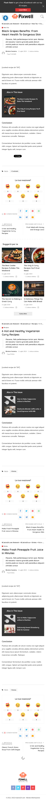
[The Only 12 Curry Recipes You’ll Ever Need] (23, 110)
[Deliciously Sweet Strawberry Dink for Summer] (23, 629)
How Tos (6, 27)
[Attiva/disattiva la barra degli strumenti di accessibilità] (5, 18)
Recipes (6, 327)
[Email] (32, 217)
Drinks (12, 354)
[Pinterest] (32, 211)
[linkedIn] (20, 217)
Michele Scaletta (11, 51)
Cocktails (13, 54)
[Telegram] (26, 217)
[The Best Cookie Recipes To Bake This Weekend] (23, 100)
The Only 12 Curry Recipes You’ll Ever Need (32, 268)
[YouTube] (33, 788)
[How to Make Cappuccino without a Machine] (23, 400)
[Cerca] (41, 16)
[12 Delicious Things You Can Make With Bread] (34, 288)
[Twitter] (26, 211)
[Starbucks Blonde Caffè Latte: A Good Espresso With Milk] (23, 410)
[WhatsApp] (38, 211)
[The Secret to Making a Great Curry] (12, 288)
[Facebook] (20, 211)
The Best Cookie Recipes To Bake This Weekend (10, 268)
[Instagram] (28, 788)
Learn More (23, 10)
